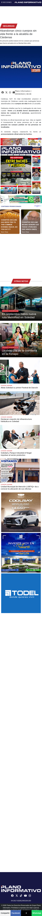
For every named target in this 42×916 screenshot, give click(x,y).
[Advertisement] (21, 255)
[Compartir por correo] (14, 92)
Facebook (16, 913)
